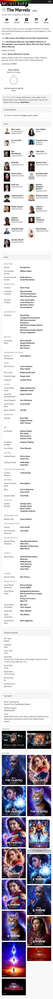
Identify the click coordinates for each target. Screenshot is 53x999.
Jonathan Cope (42, 173)
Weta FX (23, 601)
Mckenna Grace (42, 195)
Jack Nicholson (26, 400)
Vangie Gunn (25, 376)
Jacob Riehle (25, 404)
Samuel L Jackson (39, 208)
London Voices (26, 380)
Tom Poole (24, 496)
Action (10, 54)
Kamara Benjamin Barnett (39, 186)
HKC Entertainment (28, 320)
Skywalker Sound (27, 390)
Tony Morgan (25, 566)
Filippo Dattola (26, 420)
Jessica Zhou (16, 173)
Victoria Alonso (26, 307)
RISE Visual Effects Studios (31, 594)
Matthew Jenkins (27, 305)
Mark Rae (24, 559)
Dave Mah (24, 418)
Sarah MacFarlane (27, 280)
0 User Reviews (10, 109)
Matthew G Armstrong (29, 546)
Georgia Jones (25, 504)
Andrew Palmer (26, 431)
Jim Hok (23, 410)
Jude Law (15, 184)
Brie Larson (10, 38)
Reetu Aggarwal (26, 621)
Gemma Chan (41, 162)
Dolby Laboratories (27, 388)
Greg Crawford (26, 394)
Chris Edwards (25, 448)
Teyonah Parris (42, 38)
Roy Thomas (25, 348)
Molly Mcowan (25, 561)
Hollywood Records (27, 372)
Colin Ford (40, 151)
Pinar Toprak (25, 369)
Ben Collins (24, 433)
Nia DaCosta (25, 267)
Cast (6, 124)
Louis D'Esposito (27, 302)
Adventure (18, 54)
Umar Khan (24, 569)
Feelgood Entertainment (30, 318)
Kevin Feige (24, 288)
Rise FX (23, 596)
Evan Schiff (24, 492)
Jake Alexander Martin (29, 541)
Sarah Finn (24, 459)
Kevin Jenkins (25, 508)
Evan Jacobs (25, 527)
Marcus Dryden (26, 585)
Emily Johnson (25, 277)
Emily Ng (14, 162)
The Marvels (19, 10)
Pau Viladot (24, 614)
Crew (6, 257)
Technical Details (11, 632)
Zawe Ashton (41, 229)
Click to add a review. (28, 115)
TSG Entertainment (28, 294)
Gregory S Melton (27, 442)
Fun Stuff (8, 696)
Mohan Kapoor (17, 207)
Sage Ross (24, 465)
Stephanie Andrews (27, 511)
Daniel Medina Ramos (28, 557)
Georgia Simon (26, 506)
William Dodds (26, 271)
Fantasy (26, 54)
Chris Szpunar (25, 607)
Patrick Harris (25, 436)
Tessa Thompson (40, 219)
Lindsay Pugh (25, 473)
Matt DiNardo (25, 611)
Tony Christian (26, 564)
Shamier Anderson (15, 219)
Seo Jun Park (31, 38)
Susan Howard (25, 519)
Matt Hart (24, 544)
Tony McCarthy (17, 229)
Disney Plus (24, 315)
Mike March (24, 548)
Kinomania (24, 323)
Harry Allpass (25, 483)
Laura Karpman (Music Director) (26, 44)
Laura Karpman (26, 366)
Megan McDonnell (27, 343)
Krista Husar (25, 456)
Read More (25, 102)
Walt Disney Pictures (28, 296)
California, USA (9, 710)
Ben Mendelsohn (16, 152)
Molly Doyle (24, 462)
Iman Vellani (20, 38)
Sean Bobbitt (25, 356)
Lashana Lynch (17, 195)
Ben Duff (23, 605)
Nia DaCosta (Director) (15, 42)
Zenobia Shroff (17, 240)
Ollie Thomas (25, 423)
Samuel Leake (25, 438)
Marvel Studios (26, 291)
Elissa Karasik (25, 340)
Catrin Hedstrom (27, 489)
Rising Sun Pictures (28, 598)
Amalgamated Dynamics (30, 591)
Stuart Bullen (25, 587)
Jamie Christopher (27, 300)
